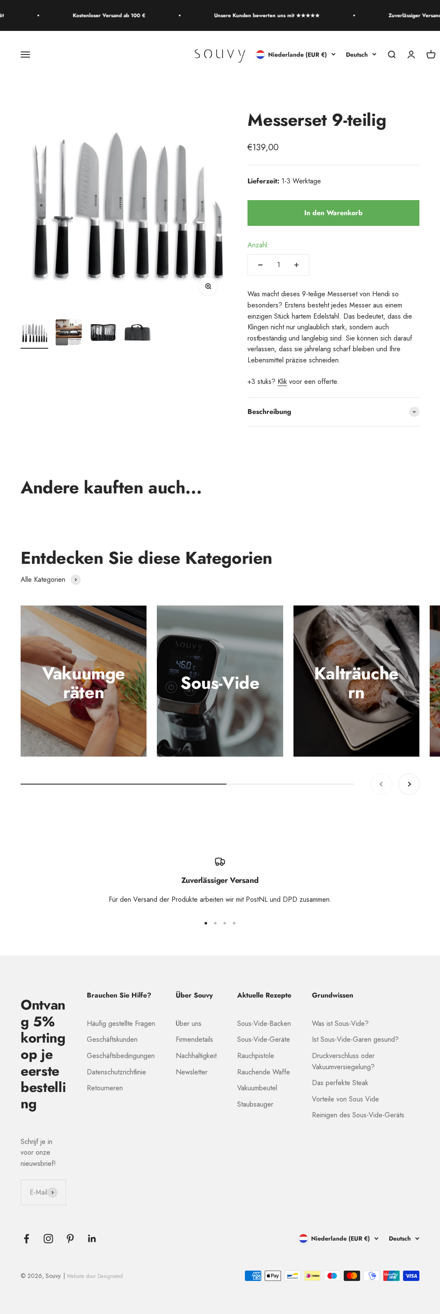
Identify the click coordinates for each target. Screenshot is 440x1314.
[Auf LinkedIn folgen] (92, 1238)
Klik (282, 381)
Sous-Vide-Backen (264, 1023)
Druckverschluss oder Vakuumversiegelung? (343, 1061)
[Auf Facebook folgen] (26, 1238)
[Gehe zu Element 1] (34, 334)
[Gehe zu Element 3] (103, 334)
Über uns (189, 1023)
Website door (95, 1276)
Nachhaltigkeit (196, 1056)
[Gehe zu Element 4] (137, 334)
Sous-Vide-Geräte (263, 1039)
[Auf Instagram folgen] (48, 1238)
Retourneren (105, 1088)
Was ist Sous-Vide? (340, 1023)
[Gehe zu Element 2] (68, 334)
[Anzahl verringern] (260, 265)
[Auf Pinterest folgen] (70, 1238)
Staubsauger (255, 1104)
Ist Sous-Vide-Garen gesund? (355, 1039)
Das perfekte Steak (340, 1083)
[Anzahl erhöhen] (296, 265)
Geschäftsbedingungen (121, 1056)
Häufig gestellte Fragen (121, 1023)
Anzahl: (258, 245)
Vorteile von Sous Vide (345, 1099)
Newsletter (192, 1072)
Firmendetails (194, 1039)
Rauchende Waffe (263, 1072)
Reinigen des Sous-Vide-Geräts (358, 1115)
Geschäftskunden (112, 1039)
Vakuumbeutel (257, 1088)
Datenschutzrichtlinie (116, 1072)
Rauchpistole (255, 1056)
